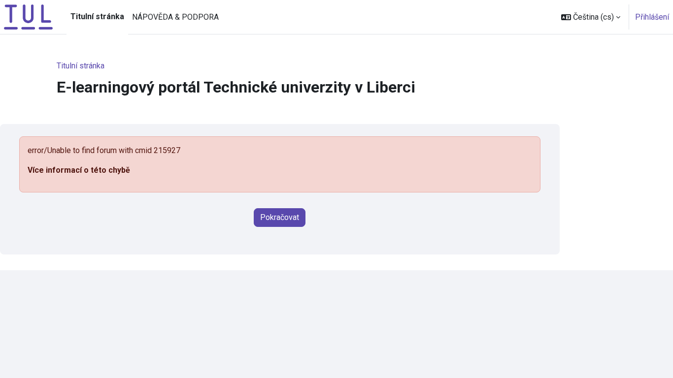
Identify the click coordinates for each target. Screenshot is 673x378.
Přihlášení (652, 17)
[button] (591, 17)
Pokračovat (279, 217)
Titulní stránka (80, 65)
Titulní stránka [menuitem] (97, 16)
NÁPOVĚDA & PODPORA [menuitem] (175, 17)
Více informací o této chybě (79, 170)
